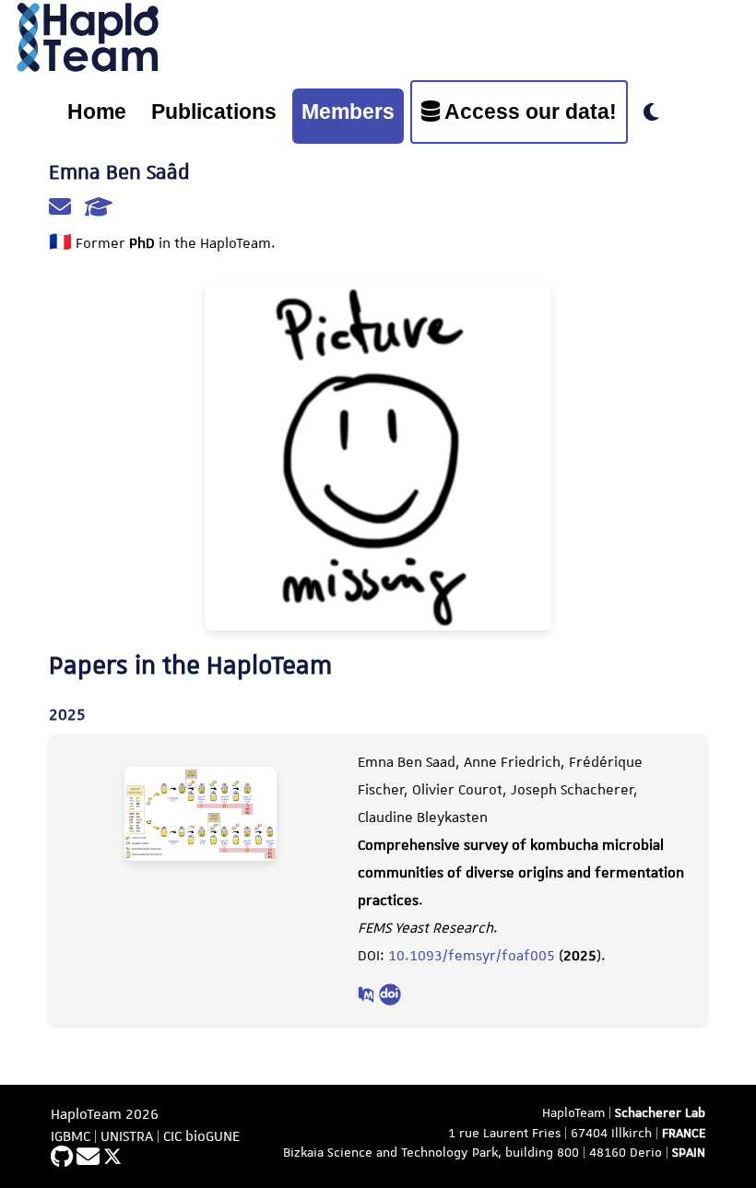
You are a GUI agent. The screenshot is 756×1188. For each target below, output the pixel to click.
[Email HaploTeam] (90, 1158)
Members (348, 112)
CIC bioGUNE (201, 1136)
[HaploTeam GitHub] (64, 1158)
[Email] (62, 208)
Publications (214, 112)
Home (96, 112)
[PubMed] (368, 996)
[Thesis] (98, 208)
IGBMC (70, 1136)
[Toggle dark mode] (651, 112)
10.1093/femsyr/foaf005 (471, 956)
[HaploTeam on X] (112, 1158)
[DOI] (390, 996)
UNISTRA (126, 1136)
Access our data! (528, 112)
